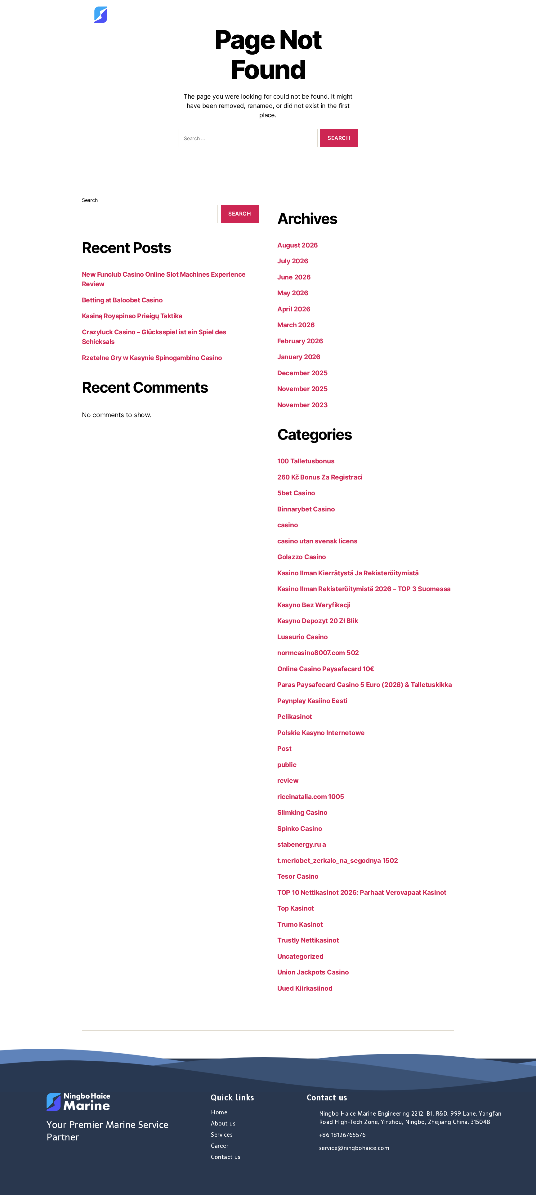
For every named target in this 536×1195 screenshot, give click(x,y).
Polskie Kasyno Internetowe (321, 733)
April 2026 (293, 309)
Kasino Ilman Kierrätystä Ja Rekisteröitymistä (348, 573)
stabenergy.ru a (301, 844)
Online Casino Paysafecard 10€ (325, 669)
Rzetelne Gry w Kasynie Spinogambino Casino (152, 358)
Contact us (428, 14)
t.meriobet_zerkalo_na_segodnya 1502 (337, 860)
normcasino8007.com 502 (318, 653)
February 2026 (300, 341)
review (287, 780)
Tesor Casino (298, 876)
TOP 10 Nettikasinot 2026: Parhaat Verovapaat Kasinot (361, 892)
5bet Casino (296, 493)
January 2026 (298, 357)
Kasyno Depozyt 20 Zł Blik (317, 621)
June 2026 (294, 277)
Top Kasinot (295, 908)
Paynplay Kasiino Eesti (312, 701)
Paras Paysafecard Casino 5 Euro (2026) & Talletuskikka (364, 685)
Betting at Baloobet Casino (122, 300)
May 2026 (292, 293)
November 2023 (302, 405)
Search (89, 200)
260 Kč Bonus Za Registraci (320, 477)
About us (319, 14)
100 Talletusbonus (305, 461)
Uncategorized (300, 956)
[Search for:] (247, 139)
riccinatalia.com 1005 (310, 796)
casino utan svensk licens (317, 541)
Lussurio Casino (302, 637)
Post (284, 748)
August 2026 (297, 245)
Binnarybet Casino (306, 509)
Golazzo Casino (301, 557)
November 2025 (302, 389)
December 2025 (302, 373)
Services (356, 14)
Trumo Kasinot (300, 924)
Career (391, 14)
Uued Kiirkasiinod (304, 988)
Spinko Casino (299, 828)
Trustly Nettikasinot (308, 940)
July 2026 (292, 261)
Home (285, 14)
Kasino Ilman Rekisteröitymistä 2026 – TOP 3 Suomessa (364, 589)
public (286, 765)
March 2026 (296, 325)
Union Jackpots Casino (313, 972)
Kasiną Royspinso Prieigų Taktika (132, 316)
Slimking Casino (302, 812)
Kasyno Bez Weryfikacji (314, 605)
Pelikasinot (294, 716)
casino (287, 525)
